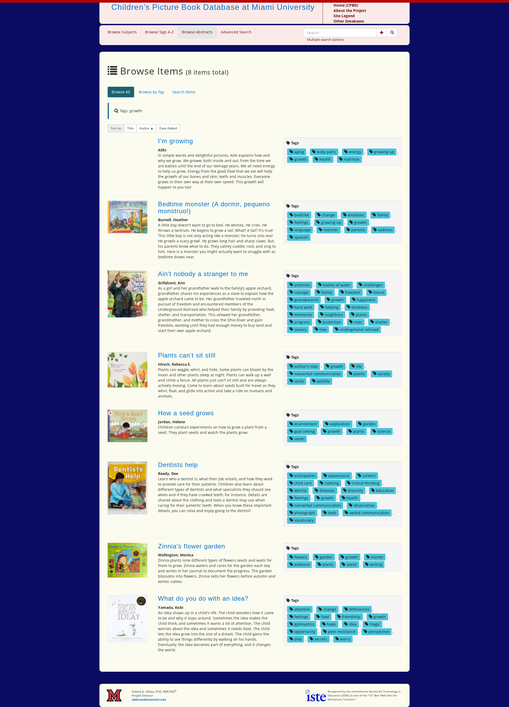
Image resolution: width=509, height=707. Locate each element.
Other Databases (349, 21)
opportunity (304, 631)
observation (364, 505)
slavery (300, 329)
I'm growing (175, 141)
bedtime (301, 214)
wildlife (323, 380)
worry (345, 638)
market (377, 557)
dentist (300, 490)
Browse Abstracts (197, 31)
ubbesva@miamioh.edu (149, 699)
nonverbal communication (317, 373)
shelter (381, 321)
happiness (366, 299)
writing (376, 564)
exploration (340, 423)
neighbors (334, 314)
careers (369, 475)
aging (299, 151)
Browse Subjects (122, 31)
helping (332, 306)
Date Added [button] (168, 128)
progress (302, 321)
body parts (326, 151)
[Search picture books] (392, 32)
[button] (381, 32)
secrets (320, 638)
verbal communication (369, 512)
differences (359, 609)
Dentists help (178, 464)
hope (331, 624)
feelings (301, 222)
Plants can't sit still (187, 355)
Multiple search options (325, 39)
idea (353, 624)
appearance (338, 475)
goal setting (304, 431)
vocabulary (304, 520)
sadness (385, 229)
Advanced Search (236, 31)
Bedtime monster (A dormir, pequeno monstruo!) (214, 207)
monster (330, 229)
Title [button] (130, 128)
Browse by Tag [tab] (151, 91)
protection (332, 321)
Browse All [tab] (121, 91)
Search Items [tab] (183, 91)
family (382, 214)
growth (300, 159)
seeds (299, 438)
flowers (300, 557)
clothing (331, 483)
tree (323, 329)
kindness (359, 306)
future (378, 292)
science (383, 431)
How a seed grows (186, 413)
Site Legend (344, 15)
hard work (303, 306)
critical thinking (365, 483)
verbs (299, 380)
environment (305, 423)
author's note (306, 366)
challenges (373, 284)
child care (303, 483)
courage (301, 292)
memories (303, 314)
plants (361, 314)
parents (358, 229)
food (325, 616)
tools (332, 512)
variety (384, 373)
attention (302, 609)
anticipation (304, 475)
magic (375, 624)
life (359, 366)
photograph (304, 512)
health (325, 159)
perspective (378, 631)
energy (355, 151)
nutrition (351, 159)
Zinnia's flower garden (191, 546)
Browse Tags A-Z (159, 31)
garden (369, 423)
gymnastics (304, 624)
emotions (356, 214)
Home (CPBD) (346, 5)
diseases (327, 490)
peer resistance (342, 631)
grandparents (306, 299)
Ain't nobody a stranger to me (203, 273)
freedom (352, 292)
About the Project (350, 10)
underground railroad (359, 329)
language (302, 229)
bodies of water (336, 284)
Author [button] (144, 128)
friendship (351, 616)
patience (302, 564)
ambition (302, 284)
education (385, 490)
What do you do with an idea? (203, 598)
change (328, 214)
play (298, 638)
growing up (384, 151)
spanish (301, 237)
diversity (355, 490)
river (358, 321)
